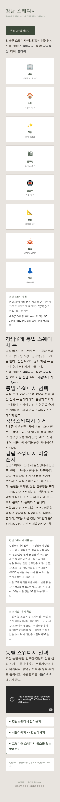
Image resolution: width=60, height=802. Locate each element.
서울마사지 (27, 46)
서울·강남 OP (40, 316)
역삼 (22, 301)
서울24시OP (39, 634)
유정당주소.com (35, 782)
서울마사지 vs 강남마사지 (28, 732)
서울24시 (20, 320)
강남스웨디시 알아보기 (26, 721)
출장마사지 (30, 586)
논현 (28, 301)
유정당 (21, 782)
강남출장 (19, 586)
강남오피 (13, 762)
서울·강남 (22, 377)
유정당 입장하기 (20, 30)
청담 (34, 301)
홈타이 (22, 51)
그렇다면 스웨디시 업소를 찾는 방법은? (30, 746)
